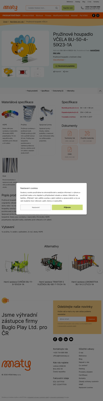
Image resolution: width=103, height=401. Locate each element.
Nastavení (36, 207)
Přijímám (67, 207)
